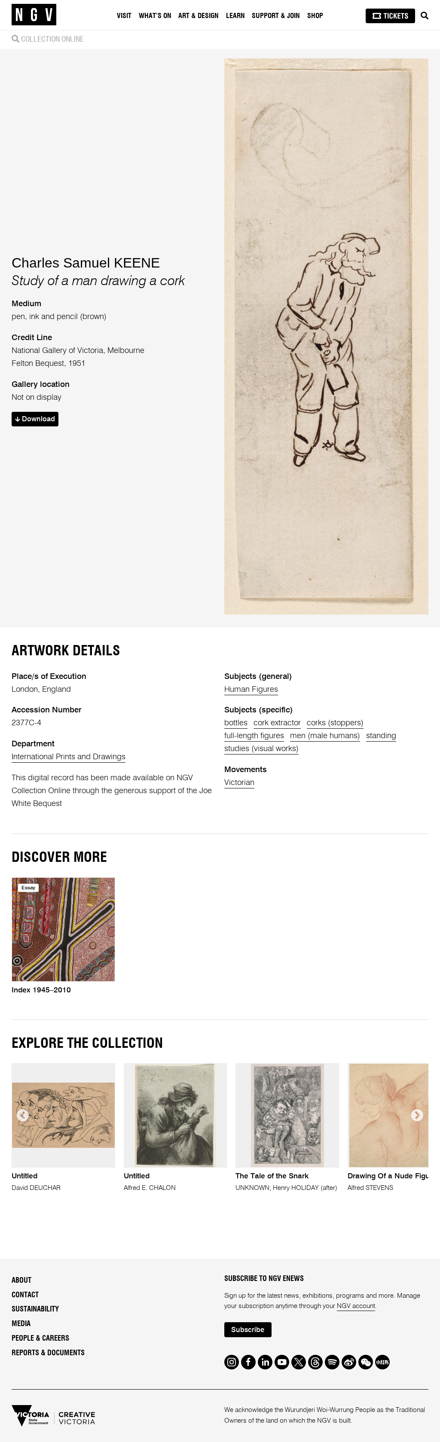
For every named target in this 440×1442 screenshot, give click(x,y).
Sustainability (35, 1309)
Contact (25, 1295)
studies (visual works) (261, 749)
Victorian (239, 783)
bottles (236, 723)
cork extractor (277, 723)
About (21, 1280)
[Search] (424, 16)
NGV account (356, 1306)
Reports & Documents (48, 1353)
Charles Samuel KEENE (86, 263)
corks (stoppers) (335, 723)
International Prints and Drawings (68, 757)
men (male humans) (325, 736)
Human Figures (251, 690)
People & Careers (40, 1338)
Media (21, 1323)
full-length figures (254, 736)
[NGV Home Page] (34, 15)
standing (381, 736)
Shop (315, 15)
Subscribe (247, 1330)
